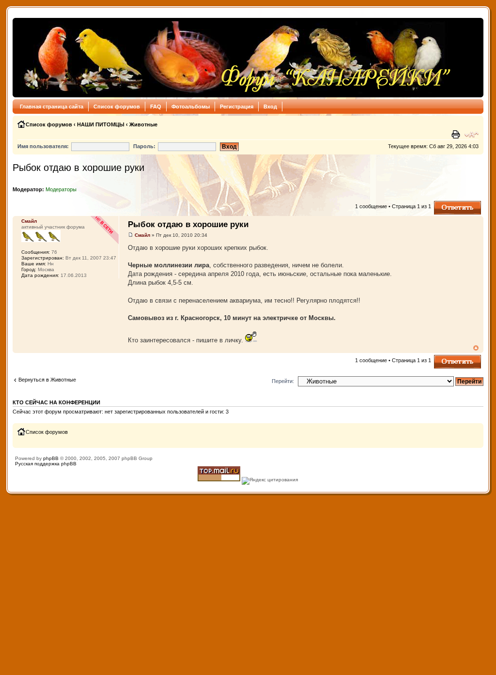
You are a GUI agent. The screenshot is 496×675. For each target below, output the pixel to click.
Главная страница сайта (51, 106)
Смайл (142, 235)
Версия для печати (456, 134)
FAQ (155, 106)
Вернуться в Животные (47, 380)
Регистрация (236, 106)
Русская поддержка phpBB (46, 463)
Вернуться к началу (476, 348)
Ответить (445, 204)
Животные (143, 124)
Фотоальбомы (190, 106)
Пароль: (144, 146)
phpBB (51, 458)
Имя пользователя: (43, 146)
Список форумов (116, 106)
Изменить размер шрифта (472, 134)
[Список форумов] (234, 57)
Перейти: (283, 381)
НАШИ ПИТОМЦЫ (100, 124)
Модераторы (61, 189)
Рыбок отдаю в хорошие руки (78, 167)
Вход (270, 106)
